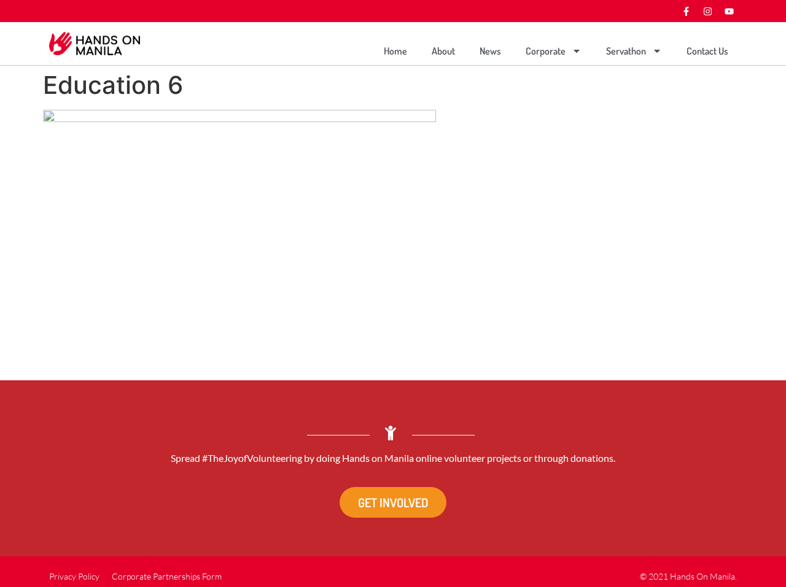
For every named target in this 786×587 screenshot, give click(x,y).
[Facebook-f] (686, 11)
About (443, 51)
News (490, 51)
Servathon (626, 51)
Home (395, 51)
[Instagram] (707, 11)
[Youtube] (729, 11)
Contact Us (707, 51)
